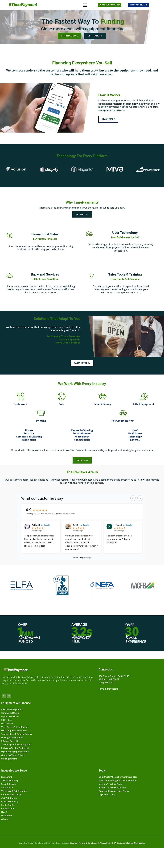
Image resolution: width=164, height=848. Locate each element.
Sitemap (73, 843)
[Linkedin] (9, 696)
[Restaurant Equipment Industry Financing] (20, 396)
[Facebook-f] (4, 696)
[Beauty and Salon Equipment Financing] (102, 396)
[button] (84, 5)
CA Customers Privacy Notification (129, 843)
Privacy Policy (105, 843)
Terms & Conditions (88, 843)
